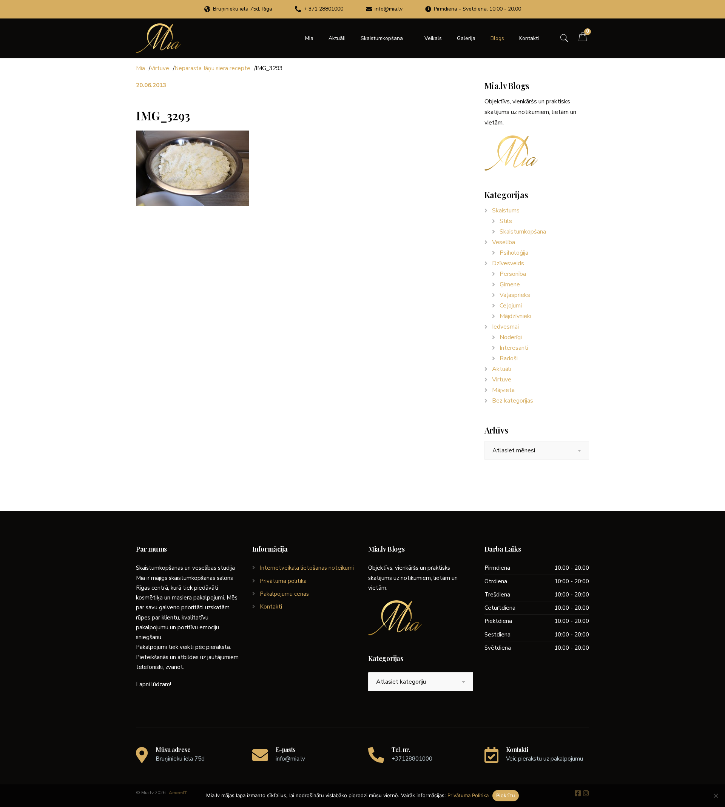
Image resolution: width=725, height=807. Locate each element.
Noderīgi (511, 337)
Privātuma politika (283, 581)
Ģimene (510, 284)
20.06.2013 (151, 85)
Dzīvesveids (508, 263)
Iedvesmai (505, 327)
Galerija (466, 38)
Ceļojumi (511, 305)
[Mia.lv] (158, 38)
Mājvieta (503, 390)
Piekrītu (505, 795)
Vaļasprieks (515, 295)
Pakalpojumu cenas (284, 594)
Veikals (433, 38)
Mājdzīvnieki (515, 316)
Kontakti (529, 38)
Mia (309, 38)
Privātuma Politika (468, 795)
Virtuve (159, 68)
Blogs (497, 38)
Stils (506, 221)
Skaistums (506, 210)
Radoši (509, 358)
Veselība (503, 242)
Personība (513, 274)
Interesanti (514, 348)
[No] (715, 795)
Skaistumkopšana (382, 38)
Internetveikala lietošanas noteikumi (307, 568)
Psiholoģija (514, 253)
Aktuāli (337, 38)
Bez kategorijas (512, 401)
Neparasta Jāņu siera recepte (212, 68)
